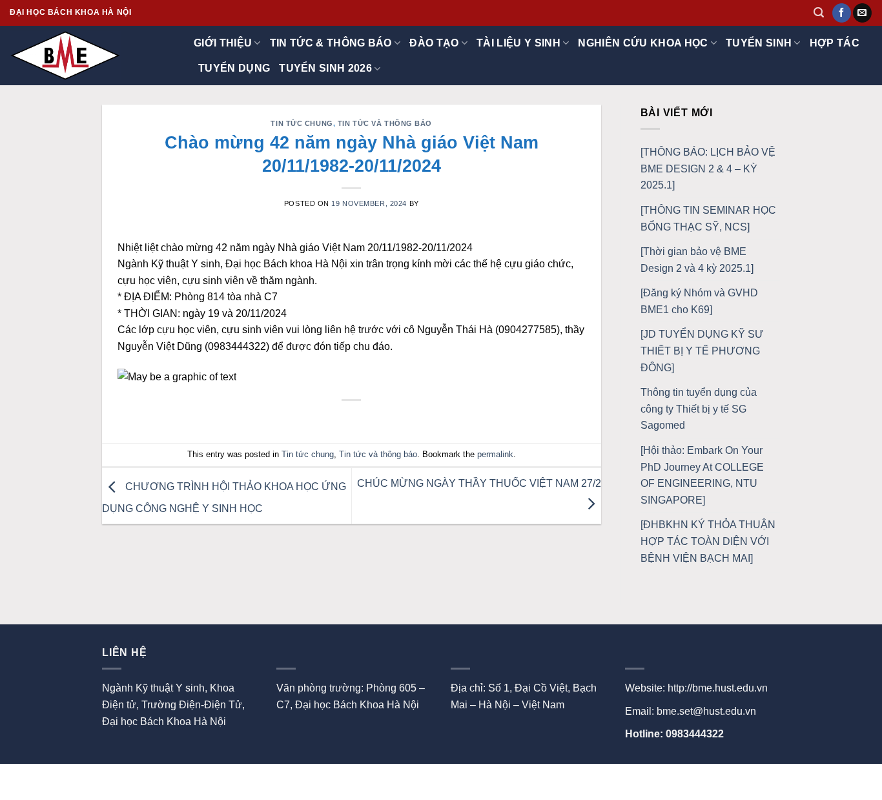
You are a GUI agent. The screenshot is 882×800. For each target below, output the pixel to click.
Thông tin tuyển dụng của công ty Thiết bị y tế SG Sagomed (699, 409)
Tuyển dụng (234, 68)
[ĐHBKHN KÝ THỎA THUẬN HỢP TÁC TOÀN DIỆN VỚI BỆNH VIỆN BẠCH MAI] (708, 541)
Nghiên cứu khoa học (643, 42)
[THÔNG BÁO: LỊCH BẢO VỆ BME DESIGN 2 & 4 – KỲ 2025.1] (708, 168)
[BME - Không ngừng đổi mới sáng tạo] (74, 55)
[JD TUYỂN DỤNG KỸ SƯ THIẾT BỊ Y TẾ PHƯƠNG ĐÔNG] (702, 351)
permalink (495, 454)
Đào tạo (433, 42)
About (116, 778)
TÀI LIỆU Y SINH (518, 42)
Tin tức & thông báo (331, 42)
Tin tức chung (302, 123)
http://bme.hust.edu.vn (718, 687)
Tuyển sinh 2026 (325, 68)
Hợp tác (834, 42)
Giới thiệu (223, 42)
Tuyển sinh (759, 42)
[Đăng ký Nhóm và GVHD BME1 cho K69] (699, 301)
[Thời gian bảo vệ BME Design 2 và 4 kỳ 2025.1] (697, 260)
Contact (158, 778)
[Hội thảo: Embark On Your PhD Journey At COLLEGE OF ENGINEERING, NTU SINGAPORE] (702, 475)
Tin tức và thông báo (385, 123)
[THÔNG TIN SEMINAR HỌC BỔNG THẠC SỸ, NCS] (708, 218)
